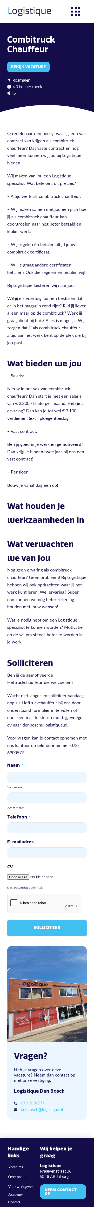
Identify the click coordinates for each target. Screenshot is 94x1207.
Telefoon (19, 817)
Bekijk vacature (28, 67)
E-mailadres (20, 841)
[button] (75, 11)
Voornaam (14, 787)
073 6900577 (33, 1103)
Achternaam (16, 808)
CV (10, 867)
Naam (15, 765)
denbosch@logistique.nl (42, 1109)
